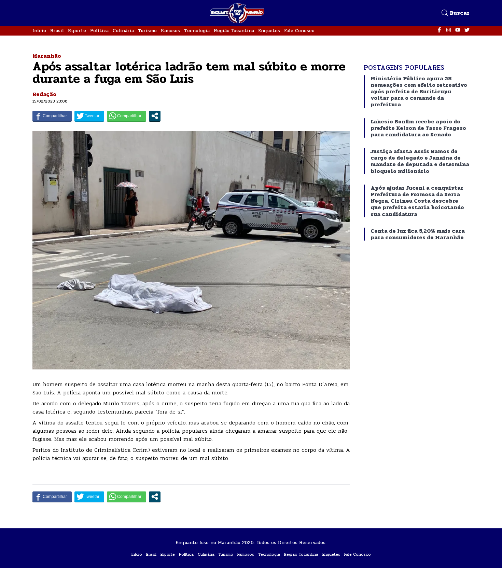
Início (39, 30)
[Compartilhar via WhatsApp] (126, 116)
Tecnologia (197, 30)
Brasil (57, 30)
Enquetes (269, 30)
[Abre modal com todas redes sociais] (155, 116)
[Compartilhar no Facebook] (52, 116)
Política (99, 30)
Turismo (147, 30)
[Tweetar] (89, 116)
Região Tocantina (234, 30)
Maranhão (46, 56)
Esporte (77, 30)
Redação (44, 94)
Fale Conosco (299, 30)
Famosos (170, 30)
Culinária (123, 30)
